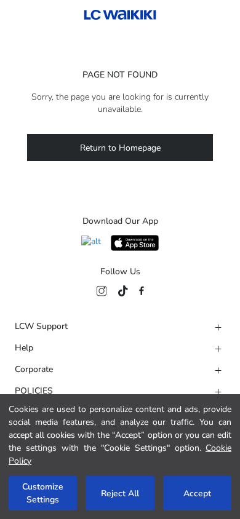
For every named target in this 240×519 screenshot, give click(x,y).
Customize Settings (42, 493)
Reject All (120, 493)
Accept (197, 493)
